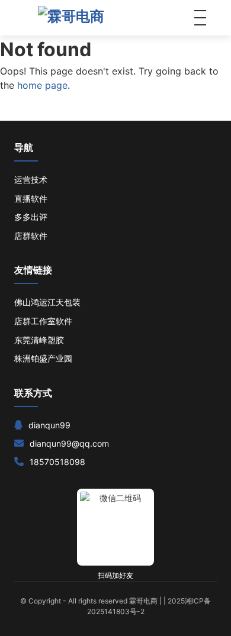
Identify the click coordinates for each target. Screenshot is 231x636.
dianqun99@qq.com (69, 443)
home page (42, 85)
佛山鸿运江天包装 (47, 302)
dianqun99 (49, 425)
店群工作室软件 (43, 321)
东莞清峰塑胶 (39, 340)
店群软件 (30, 236)
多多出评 (30, 217)
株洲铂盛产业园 (43, 358)
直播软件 (30, 198)
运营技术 (30, 180)
